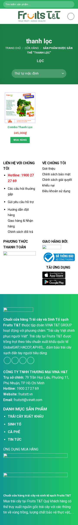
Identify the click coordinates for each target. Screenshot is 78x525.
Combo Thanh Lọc (20, 127)
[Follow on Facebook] (7, 360)
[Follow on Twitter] (22, 360)
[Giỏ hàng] (70, 16)
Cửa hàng (32, 48)
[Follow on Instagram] (15, 360)
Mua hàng (20, 140)
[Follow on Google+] (30, 360)
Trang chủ (13, 48)
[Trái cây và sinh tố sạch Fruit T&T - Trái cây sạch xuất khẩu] (39, 16)
